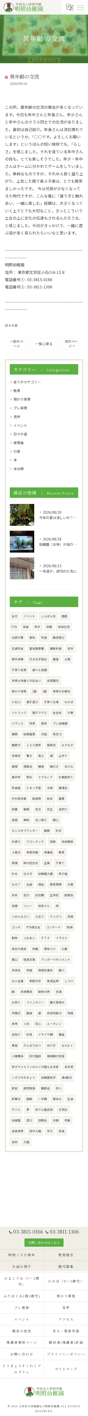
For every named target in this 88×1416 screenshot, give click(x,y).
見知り (16, 1034)
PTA (14, 627)
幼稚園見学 (48, 1077)
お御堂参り (65, 777)
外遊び (16, 841)
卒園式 (16, 1013)
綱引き (54, 766)
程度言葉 (29, 959)
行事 (16, 451)
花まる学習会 (38, 659)
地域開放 (67, 841)
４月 (26, 1024)
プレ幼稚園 (60, 723)
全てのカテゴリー (27, 381)
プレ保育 (20, 407)
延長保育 (17, 1131)
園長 (29, 1013)
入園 (26, 1142)
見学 (16, 416)
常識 (29, 970)
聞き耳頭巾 (57, 1002)
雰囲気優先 (45, 970)
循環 (15, 766)
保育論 (18, 442)
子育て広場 (51, 702)
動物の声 (44, 992)
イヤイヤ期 (45, 1034)
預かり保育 (22, 399)
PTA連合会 (33, 927)
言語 (59, 992)
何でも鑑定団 (44, 1109)
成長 (62, 1131)
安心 (38, 1024)
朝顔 (15, 734)
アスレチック (35, 841)
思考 (15, 1024)
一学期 (42, 1099)
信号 (70, 648)
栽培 (44, 723)
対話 (44, 734)
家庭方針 (35, 981)
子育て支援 (19, 670)
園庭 (64, 616)
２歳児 (16, 852)
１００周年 (33, 745)
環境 (15, 863)
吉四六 (63, 809)
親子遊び (32, 702)
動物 (15, 938)
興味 (26, 820)
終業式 (16, 1099)
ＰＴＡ (45, 938)
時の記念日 (30, 863)
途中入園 (35, 1131)
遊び (29, 1120)
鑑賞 (62, 798)
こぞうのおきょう (23, 1077)
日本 (15, 895)
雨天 (29, 777)
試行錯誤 (35, 1056)
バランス (17, 723)
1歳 (34, 691)
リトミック (19, 713)
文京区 (63, 1109)
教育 (16, 390)
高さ (41, 756)
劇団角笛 (29, 1088)
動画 (26, 809)
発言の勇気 (19, 949)
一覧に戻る (44, 343)
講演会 (63, 788)
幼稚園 (16, 1120)
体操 (26, 627)
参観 (35, 949)
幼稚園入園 (45, 874)
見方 (38, 809)
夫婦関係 (26, 992)
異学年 (16, 777)
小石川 (16, 702)
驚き (29, 756)
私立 (15, 616)
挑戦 (53, 841)
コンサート (53, 927)
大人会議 (17, 981)
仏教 (64, 949)
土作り (63, 756)
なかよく (67, 1045)
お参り (16, 1002)
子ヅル (16, 1109)
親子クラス (39, 713)
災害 (70, 884)
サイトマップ (66, 1368)
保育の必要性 (61, 691)
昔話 (15, 820)
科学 (59, 831)
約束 (29, 1034)
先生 (50, 809)
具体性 (16, 970)
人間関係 (17, 1056)
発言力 (57, 734)
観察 (47, 831)
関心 (56, 820)
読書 (15, 809)
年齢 (67, 1120)
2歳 (45, 691)
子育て (60, 863)
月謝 (56, 1120)
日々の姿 (11, 325)
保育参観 (32, 852)
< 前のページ (16, 343)
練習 (41, 766)
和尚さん (44, 906)
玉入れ (69, 766)
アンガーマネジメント (55, 959)
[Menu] (80, 7)
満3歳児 (67, 1077)
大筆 (67, 659)
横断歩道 (56, 648)
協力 (26, 895)
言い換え (41, 820)
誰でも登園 (39, 670)
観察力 (16, 745)
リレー (27, 906)
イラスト (61, 938)
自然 (15, 1142)
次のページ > (71, 343)
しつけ (69, 981)
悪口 (15, 959)
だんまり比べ (32, 1045)
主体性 (54, 895)
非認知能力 (54, 1013)
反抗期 (39, 895)
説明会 (42, 1120)
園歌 (29, 1099)
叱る (15, 874)
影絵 (15, 1088)
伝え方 (27, 874)
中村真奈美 (19, 798)
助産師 (36, 798)
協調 (15, 906)
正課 (47, 863)
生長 (70, 1099)
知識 (70, 1013)
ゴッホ (16, 927)
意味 (32, 637)
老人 (59, 1088)
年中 (37, 627)
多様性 (16, 756)
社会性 (57, 713)
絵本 (50, 798)
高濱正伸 (53, 981)
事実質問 (56, 884)
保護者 (48, 852)
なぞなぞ (67, 745)
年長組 (16, 788)
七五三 (39, 916)
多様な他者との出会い (26, 680)
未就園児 (53, 680)
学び (50, 1131)
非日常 (69, 1067)
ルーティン (54, 1024)
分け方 (51, 1045)
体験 (49, 627)
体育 (32, 723)
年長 (44, 637)
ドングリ (56, 916)
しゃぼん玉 (48, 616)
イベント (20, 425)
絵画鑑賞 (29, 734)
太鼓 (50, 788)
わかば (69, 702)
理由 (41, 884)
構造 (62, 1034)
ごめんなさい (20, 916)
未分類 (18, 468)
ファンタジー (35, 1002)
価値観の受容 (56, 1056)
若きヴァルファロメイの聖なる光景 (35, 1067)
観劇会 (45, 1088)
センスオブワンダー (25, 831)
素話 (15, 1045)
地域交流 (64, 627)
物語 (70, 927)
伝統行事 (17, 637)
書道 (56, 659)
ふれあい (29, 938)
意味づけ (50, 949)
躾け (62, 970)
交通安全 (17, 648)
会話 (29, 884)
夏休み (57, 1099)
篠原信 (51, 745)
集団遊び (59, 637)
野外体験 (17, 659)
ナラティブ (45, 777)
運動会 (27, 766)
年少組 (63, 874)
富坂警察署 (36, 648)
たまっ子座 (33, 788)
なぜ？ (16, 884)
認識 (70, 916)
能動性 (69, 895)
